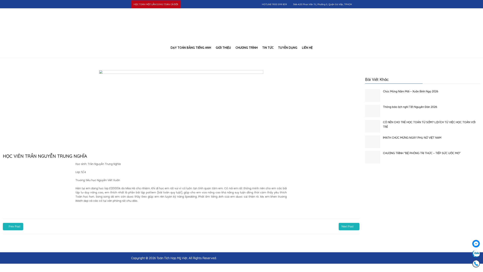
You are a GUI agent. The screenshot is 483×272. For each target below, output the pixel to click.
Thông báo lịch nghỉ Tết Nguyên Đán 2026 (410, 107)
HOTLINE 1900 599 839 (274, 4)
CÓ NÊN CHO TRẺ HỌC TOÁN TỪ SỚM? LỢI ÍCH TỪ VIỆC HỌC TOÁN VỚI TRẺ (429, 124)
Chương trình (246, 47)
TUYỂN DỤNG (287, 47)
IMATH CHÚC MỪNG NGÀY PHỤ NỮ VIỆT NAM (412, 137)
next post (347, 226)
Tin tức (268, 47)
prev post (14, 226)
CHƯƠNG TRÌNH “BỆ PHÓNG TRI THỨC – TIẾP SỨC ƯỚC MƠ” (422, 153)
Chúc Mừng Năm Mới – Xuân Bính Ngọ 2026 (410, 91)
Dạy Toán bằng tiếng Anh (191, 47)
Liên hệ (307, 47)
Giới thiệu (223, 47)
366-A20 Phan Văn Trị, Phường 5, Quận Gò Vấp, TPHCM (322, 4)
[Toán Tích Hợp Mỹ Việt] (241, 24)
